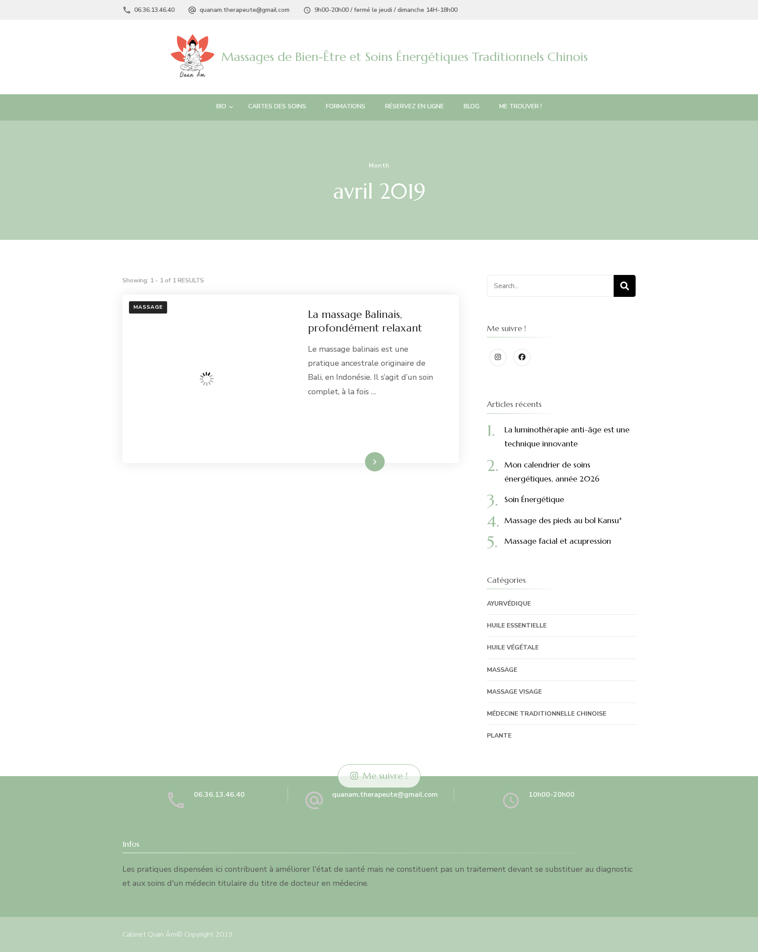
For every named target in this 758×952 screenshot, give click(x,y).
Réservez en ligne (414, 106)
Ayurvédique (509, 603)
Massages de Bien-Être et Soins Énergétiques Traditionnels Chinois (404, 56)
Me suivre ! (385, 775)
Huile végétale (513, 647)
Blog (471, 106)
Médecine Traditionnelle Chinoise (546, 714)
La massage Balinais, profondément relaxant (365, 321)
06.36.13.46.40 (154, 10)
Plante (499, 735)
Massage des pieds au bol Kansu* (563, 520)
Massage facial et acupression (557, 541)
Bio (221, 106)
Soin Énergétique (534, 499)
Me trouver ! (520, 106)
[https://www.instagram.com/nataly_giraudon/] (498, 357)
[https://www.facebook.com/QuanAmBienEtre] (522, 357)
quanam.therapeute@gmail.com (245, 10)
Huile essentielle (517, 625)
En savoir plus (358, 461)
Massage (148, 306)
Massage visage (514, 692)
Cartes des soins (277, 106)
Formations (345, 106)
